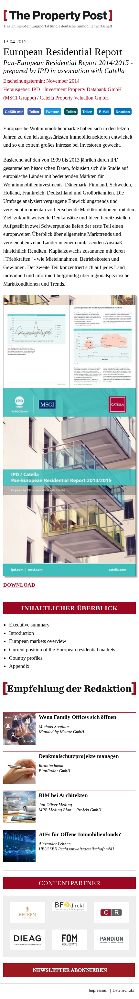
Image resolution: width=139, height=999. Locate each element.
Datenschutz (123, 990)
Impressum (98, 990)
